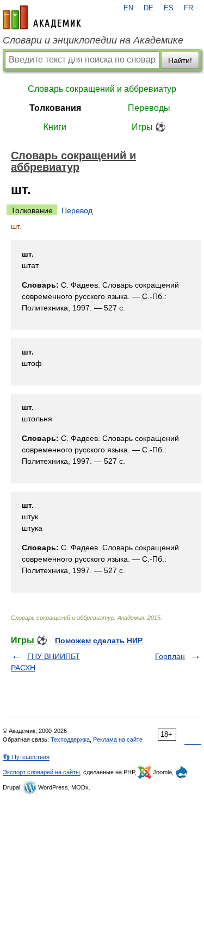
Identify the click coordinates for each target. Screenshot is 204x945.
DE (148, 8)
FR (188, 8)
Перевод (76, 210)
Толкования (55, 108)
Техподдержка (70, 739)
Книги (55, 127)
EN (128, 8)
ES (169, 8)
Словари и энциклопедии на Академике (93, 40)
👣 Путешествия (26, 757)
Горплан (170, 656)
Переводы (149, 108)
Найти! (180, 60)
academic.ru (42, 17)
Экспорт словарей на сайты (41, 772)
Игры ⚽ (149, 127)
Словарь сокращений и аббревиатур (102, 89)
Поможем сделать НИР (99, 640)
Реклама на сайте (118, 739)
